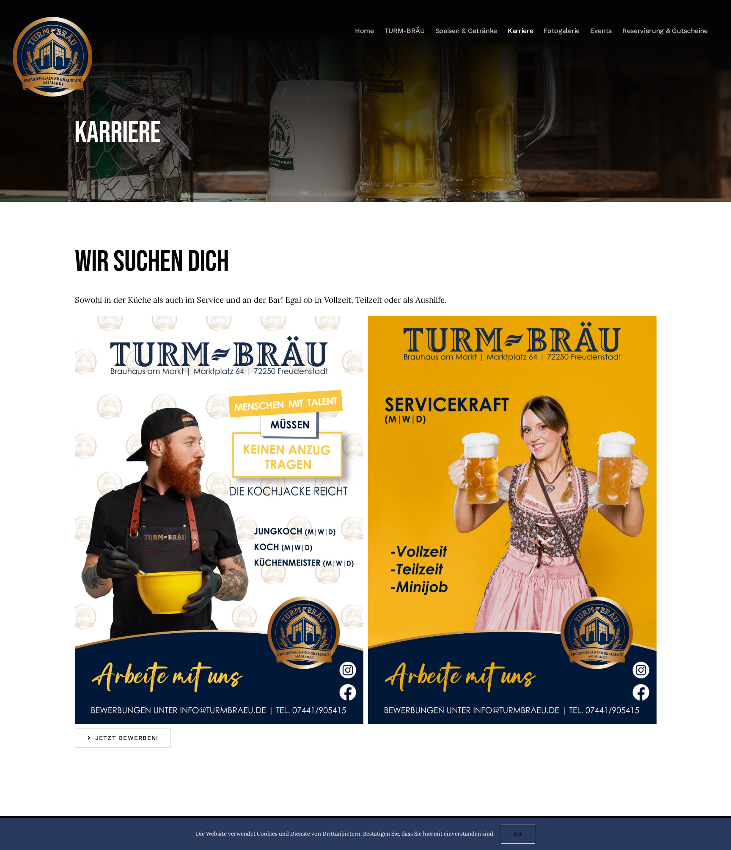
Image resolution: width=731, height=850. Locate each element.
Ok (518, 834)
